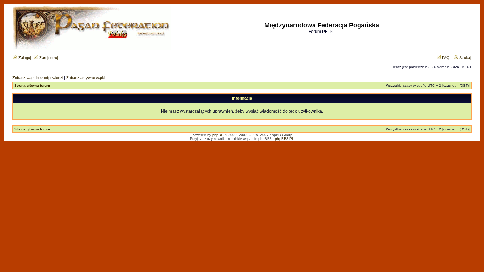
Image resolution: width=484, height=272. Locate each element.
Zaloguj (24, 58)
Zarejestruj (48, 58)
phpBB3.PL (284, 139)
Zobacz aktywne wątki (85, 77)
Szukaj (464, 58)
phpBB (218, 135)
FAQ (445, 58)
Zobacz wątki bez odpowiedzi (37, 77)
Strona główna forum (32, 85)
